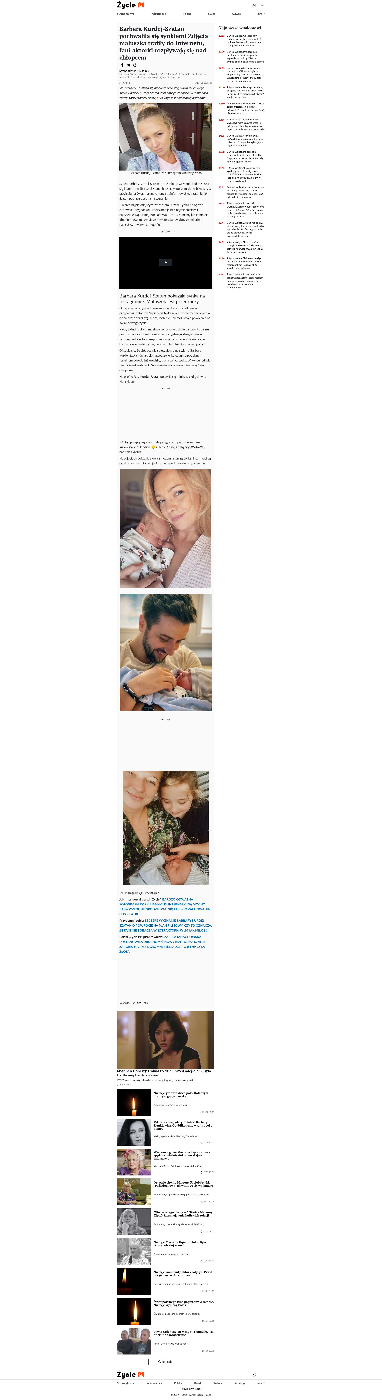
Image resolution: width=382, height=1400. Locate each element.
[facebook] (122, 65)
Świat (211, 14)
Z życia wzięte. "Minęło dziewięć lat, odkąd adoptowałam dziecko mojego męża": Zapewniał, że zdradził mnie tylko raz (244, 263)
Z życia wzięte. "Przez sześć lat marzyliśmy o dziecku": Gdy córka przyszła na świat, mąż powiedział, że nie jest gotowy (245, 247)
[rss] (254, 5)
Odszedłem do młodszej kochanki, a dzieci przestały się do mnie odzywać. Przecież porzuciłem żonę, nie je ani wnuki (246, 108)
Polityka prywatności (191, 1389)
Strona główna (125, 14)
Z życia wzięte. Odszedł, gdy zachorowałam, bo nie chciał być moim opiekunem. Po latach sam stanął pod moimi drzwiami (244, 41)
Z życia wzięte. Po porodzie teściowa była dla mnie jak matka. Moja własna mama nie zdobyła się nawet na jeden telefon (245, 157)
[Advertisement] (165, 414)
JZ (130, 83)
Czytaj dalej (165, 1361)
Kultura (236, 14)
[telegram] (128, 65)
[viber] (134, 65)
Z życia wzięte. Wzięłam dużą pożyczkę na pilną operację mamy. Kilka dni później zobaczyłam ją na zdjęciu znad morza (245, 141)
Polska (187, 14)
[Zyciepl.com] (130, 5)
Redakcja (239, 1383)
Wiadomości (159, 14)
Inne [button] (260, 14)
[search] (262, 5)
